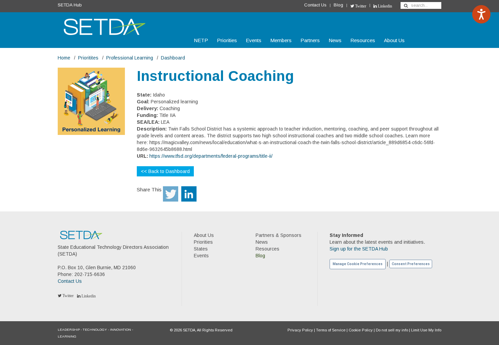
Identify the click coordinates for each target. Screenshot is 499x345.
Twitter (360, 6)
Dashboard (173, 58)
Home (64, 58)
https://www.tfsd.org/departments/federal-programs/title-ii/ (211, 156)
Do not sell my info (392, 330)
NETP (201, 40)
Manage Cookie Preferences (358, 264)
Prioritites (88, 58)
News (335, 40)
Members (281, 40)
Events (253, 40)
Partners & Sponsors (278, 235)
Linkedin (384, 6)
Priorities (227, 40)
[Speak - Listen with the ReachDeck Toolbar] (481, 14)
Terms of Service (331, 330)
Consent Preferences (411, 264)
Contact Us (315, 4)
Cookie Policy (361, 330)
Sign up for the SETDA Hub (359, 249)
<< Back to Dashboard (165, 171)
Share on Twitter (170, 194)
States (201, 249)
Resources (362, 40)
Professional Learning (129, 58)
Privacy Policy (300, 330)
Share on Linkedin (189, 194)
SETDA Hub (70, 4)
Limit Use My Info (426, 330)
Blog (338, 4)
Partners (310, 40)
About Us (394, 40)
